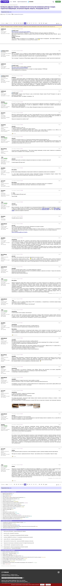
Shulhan (9, 14)
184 (39, 23)
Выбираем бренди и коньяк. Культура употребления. (12, 506)
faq (13, 14)
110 (29, 23)
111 (31, 23)
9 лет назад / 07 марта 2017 (17, 28)
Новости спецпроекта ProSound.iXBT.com (9, 529)
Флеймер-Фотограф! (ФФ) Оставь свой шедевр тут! (11, 518)
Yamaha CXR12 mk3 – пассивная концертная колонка (13, 539)
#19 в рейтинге (8, 53)
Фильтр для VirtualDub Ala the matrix (9, 527)
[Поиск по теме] (58, 23)
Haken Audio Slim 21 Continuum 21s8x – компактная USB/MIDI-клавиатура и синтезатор (18, 541)
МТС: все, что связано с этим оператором (10, 514)
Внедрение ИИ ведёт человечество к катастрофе (11, 504)
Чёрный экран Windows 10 (7, 523)
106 (20, 23)
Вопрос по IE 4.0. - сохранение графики (9, 553)
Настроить (48, 584)
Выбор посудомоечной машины (8, 501)
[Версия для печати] (57, 23)
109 (27, 23)
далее (46, 23)
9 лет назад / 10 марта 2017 (17, 112)
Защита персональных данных (22, 581)
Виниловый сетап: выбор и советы (9, 512)
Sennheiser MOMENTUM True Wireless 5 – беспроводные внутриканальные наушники (18, 537)
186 (43, 23)
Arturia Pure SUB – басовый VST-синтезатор (11, 533)
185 (41, 23)
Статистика (23, 580)
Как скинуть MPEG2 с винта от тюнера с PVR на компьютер (12, 559)
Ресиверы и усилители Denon (8, 508)
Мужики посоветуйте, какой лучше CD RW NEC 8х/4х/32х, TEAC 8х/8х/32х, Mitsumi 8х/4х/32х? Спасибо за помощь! (22, 557)
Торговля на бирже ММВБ (7, 509)
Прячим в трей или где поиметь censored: (10, 551)
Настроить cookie (13, 581)
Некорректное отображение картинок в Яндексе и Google (13, 522)
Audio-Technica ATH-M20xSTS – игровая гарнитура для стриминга (15, 531)
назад (7, 23)
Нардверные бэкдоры (6, 561)
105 (18, 23)
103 (14, 23)
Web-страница (3, 56)
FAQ (20, 580)
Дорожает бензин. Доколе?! (7, 493)
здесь (10, 12)
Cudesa (4, 563)
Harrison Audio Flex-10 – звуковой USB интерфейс (12, 548)
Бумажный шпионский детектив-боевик (10, 525)
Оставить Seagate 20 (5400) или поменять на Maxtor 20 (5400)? (13, 558)
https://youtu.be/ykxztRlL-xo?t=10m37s (19, 232)
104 (16, 23)
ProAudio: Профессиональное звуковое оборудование (9, 4)
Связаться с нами (5, 580)
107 (23, 23)
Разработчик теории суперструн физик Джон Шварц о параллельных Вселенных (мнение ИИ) (19, 526)
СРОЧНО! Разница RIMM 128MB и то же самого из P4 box (12, 555)
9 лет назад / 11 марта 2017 (17, 190)
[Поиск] (53, 2)
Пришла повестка (6, 496)
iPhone (4, 510)
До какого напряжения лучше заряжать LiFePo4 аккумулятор (13, 502)
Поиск (18, 580)
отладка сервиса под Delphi (7, 554)
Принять (42, 584)
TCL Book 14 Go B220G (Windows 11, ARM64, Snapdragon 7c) (12, 505)
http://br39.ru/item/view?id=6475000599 (20, 67)
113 (35, 23)
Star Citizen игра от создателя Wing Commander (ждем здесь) (13, 497)
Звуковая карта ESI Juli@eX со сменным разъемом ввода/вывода (14, 517)
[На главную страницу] (5, 1)
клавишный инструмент (18, 14)
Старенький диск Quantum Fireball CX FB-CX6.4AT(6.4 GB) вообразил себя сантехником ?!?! (18, 562)
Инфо (59, 28)
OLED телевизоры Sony (7, 494)
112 (33, 23)
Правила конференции (12, 580)
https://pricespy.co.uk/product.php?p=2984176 (21, 31)
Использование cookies (6, 581)
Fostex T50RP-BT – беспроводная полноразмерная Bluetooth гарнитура (16, 535)
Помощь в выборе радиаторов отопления (10, 498)
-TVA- (7, 14)
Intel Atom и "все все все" (7, 500)
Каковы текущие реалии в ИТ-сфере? (9, 513)
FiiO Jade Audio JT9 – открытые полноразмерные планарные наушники (16, 546)
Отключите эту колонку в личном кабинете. (8, 565)
